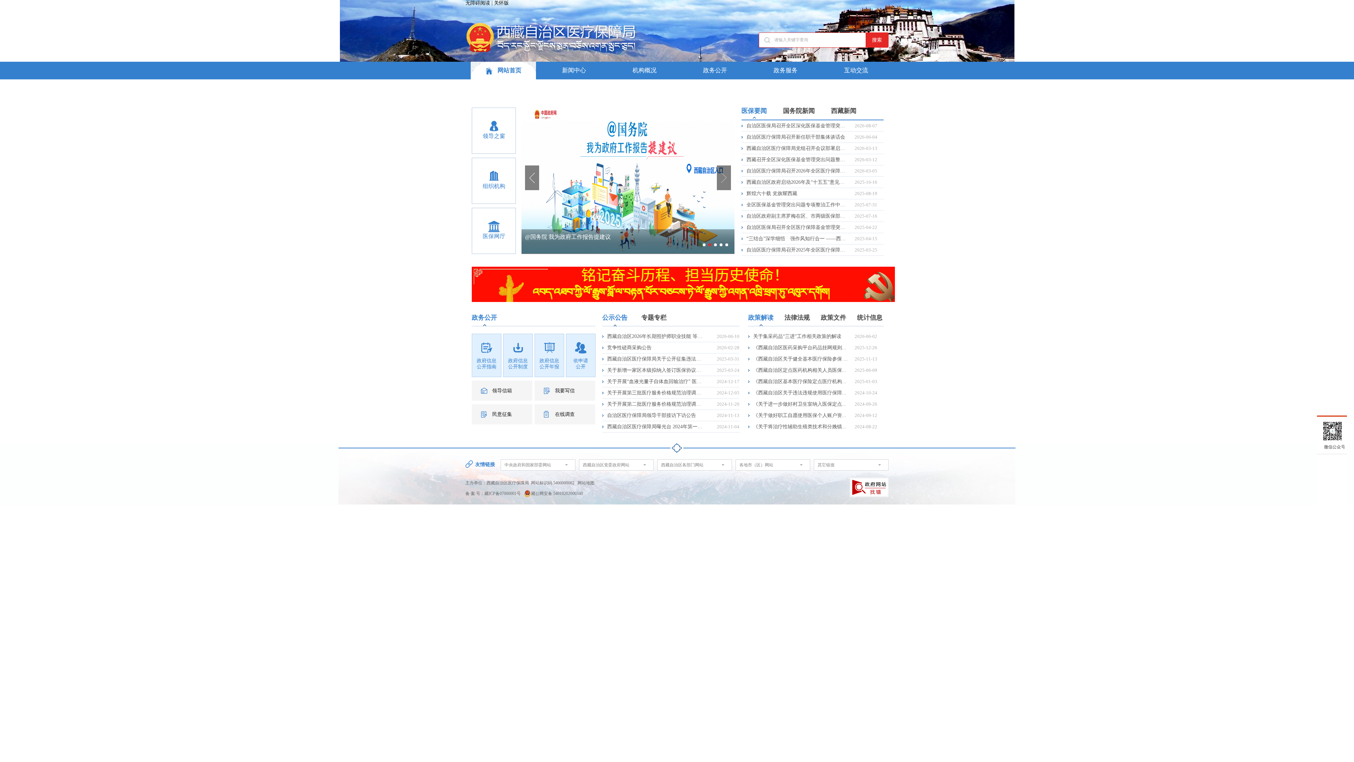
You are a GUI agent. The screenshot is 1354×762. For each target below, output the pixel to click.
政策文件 (833, 317)
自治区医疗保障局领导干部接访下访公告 (651, 415)
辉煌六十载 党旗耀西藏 (771, 193)
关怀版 (501, 3)
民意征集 (502, 414)
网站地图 (586, 482)
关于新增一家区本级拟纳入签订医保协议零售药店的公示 (655, 370)
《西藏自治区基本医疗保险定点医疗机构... (799, 381)
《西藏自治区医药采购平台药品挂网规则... (799, 347)
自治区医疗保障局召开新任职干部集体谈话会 (795, 137)
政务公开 (715, 70)
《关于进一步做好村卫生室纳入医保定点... (799, 404)
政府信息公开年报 (549, 363)
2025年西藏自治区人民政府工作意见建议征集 (581, 237)
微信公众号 (1334, 447)
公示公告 (615, 317)
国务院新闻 (799, 111)
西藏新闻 (843, 111)
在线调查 (565, 414)
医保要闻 (754, 111)
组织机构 (494, 186)
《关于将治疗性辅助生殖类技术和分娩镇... (799, 426)
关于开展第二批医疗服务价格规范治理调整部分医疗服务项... (655, 404)
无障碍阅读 (477, 3)
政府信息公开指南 (486, 363)
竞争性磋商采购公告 (629, 347)
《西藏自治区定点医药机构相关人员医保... (799, 370)
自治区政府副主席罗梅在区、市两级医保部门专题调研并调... (796, 216)
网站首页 (509, 70)
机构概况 (645, 70)
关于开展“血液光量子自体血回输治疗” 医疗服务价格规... (655, 381)
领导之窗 (494, 136)
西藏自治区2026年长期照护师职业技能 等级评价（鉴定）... (655, 336)
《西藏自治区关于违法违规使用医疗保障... (799, 392)
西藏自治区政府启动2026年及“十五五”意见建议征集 (796, 182)
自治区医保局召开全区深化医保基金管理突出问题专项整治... (796, 125)
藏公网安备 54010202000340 (557, 493)
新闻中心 (574, 70)
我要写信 (565, 390)
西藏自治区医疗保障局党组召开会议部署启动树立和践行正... (796, 148)
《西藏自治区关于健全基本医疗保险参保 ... (800, 359)
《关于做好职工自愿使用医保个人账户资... (799, 415)
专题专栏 (654, 317)
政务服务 (786, 70)
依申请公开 (580, 363)
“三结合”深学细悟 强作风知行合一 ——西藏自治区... (796, 238)
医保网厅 (494, 236)
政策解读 (761, 317)
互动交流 (856, 70)
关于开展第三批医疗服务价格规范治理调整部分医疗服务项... (655, 392)
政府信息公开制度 (518, 363)
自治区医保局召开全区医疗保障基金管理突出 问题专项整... (796, 227)
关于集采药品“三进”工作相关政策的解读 (797, 336)
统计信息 (870, 317)
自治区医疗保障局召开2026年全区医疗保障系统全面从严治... (796, 171)
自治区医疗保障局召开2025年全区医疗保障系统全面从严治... (796, 250)
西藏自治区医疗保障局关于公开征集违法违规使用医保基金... (655, 359)
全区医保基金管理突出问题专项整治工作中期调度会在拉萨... (796, 204)
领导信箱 (502, 390)
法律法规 (797, 317)
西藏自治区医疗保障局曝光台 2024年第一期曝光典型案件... (655, 426)
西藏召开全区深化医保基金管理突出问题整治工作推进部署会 (796, 159)
